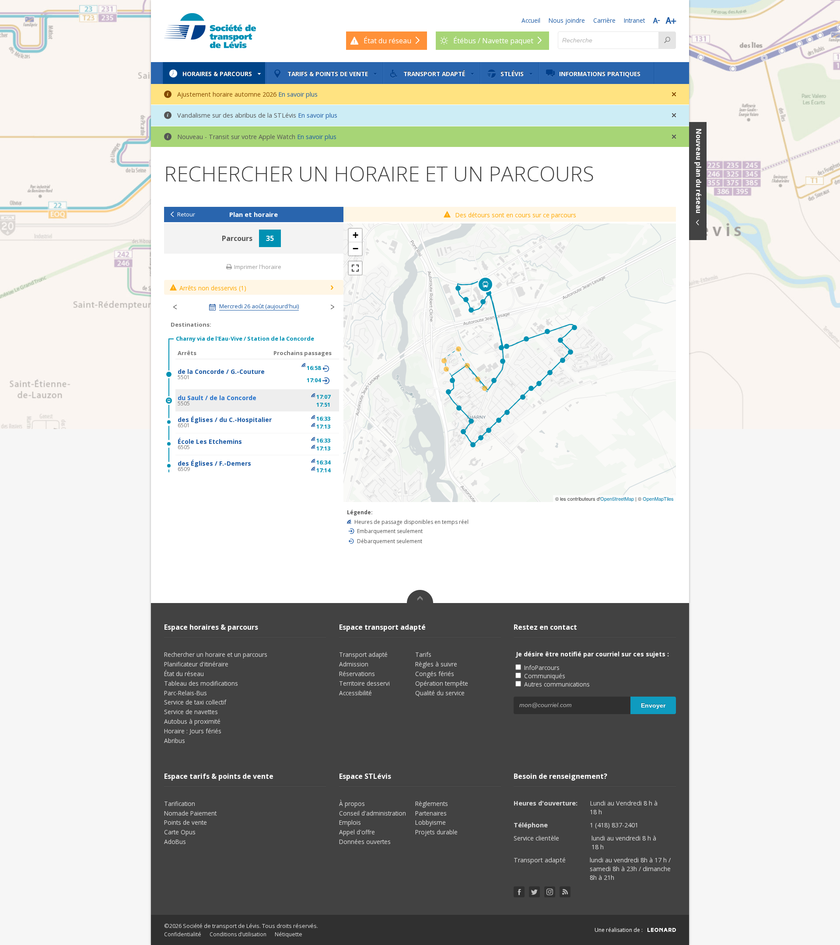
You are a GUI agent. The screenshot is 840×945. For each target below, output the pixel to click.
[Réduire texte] (656, 20)
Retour (186, 214)
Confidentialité (182, 934)
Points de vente (185, 822)
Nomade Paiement (190, 813)
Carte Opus (180, 832)
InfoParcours (541, 667)
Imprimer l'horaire (257, 267)
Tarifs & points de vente (327, 74)
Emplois (350, 822)
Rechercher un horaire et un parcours (215, 654)
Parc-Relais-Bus (185, 693)
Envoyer (653, 705)
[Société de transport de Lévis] (210, 30)
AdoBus (175, 841)
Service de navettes (191, 712)
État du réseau (184, 674)
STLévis (512, 74)
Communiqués (543, 676)
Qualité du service (440, 693)
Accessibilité (355, 693)
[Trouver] (667, 40)
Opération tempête (441, 683)
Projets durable (436, 832)
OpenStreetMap (617, 498)
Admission (353, 664)
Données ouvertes (365, 841)
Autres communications (556, 684)
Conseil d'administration (372, 813)
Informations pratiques (599, 74)
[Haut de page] (420, 596)
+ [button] (355, 235)
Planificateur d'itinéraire (196, 664)
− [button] (355, 248)
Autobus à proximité (192, 721)
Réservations (357, 674)
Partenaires (431, 813)
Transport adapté (434, 74)
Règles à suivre (436, 664)
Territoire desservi (364, 683)
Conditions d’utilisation (238, 934)
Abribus (174, 740)
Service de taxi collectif (195, 702)
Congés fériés (434, 674)
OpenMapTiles (658, 498)
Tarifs (423, 654)
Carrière (604, 20)
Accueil (531, 20)
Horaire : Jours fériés (192, 731)
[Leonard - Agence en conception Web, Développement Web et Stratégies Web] (662, 930)
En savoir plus (298, 94)
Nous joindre (567, 20)
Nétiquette (288, 934)
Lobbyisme (430, 822)
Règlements (431, 803)
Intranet (634, 20)
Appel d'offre (357, 832)
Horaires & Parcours (217, 74)
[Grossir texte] (671, 20)
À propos (352, 803)
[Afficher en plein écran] (355, 268)
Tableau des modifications (201, 683)
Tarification (179, 803)
